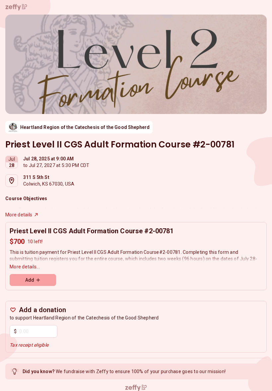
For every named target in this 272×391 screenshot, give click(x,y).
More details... (25, 266)
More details (18, 214)
